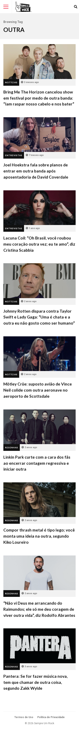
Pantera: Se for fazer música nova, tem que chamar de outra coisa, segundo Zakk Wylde (39, 645)
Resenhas (11, 447)
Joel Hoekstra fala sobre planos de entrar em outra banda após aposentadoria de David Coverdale (39, 134)
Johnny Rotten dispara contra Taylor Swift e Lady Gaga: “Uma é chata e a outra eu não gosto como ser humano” (39, 280)
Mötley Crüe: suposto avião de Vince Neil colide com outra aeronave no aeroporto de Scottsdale (39, 353)
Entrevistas (13, 155)
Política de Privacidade (51, 717)
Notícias (11, 82)
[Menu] (5, 6)
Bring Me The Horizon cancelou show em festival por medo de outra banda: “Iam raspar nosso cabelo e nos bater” (39, 61)
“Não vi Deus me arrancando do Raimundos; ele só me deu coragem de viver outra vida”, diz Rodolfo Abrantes (39, 572)
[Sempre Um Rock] (23, 7)
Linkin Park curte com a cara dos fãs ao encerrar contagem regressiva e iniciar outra (39, 426)
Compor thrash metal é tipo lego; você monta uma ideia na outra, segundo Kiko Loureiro (39, 499)
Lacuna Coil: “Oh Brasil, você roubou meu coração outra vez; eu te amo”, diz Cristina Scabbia (39, 207)
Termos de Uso (23, 717)
